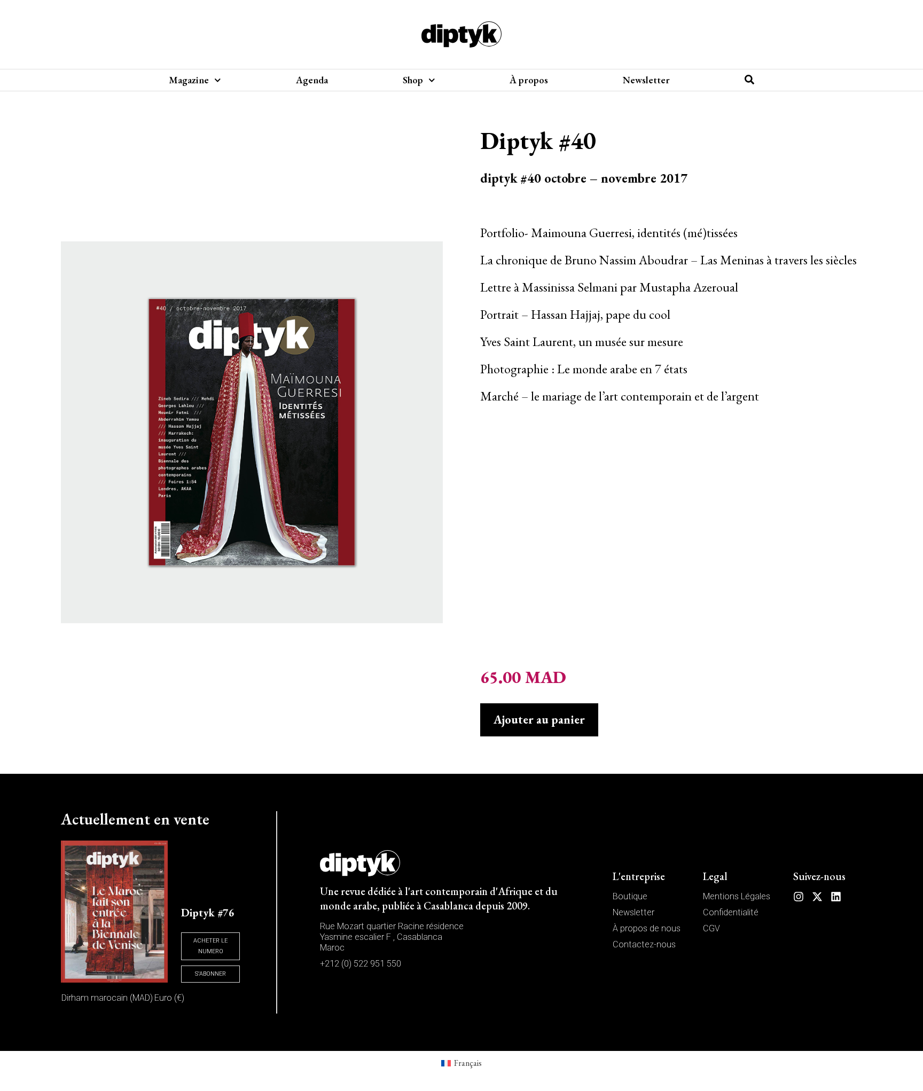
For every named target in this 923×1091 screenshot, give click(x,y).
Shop (413, 80)
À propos (529, 80)
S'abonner (210, 973)
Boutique (630, 896)
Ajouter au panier (539, 719)
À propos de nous (646, 928)
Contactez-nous (644, 944)
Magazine (189, 80)
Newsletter (646, 80)
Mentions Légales (736, 896)
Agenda (312, 80)
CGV (711, 928)
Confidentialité (730, 912)
